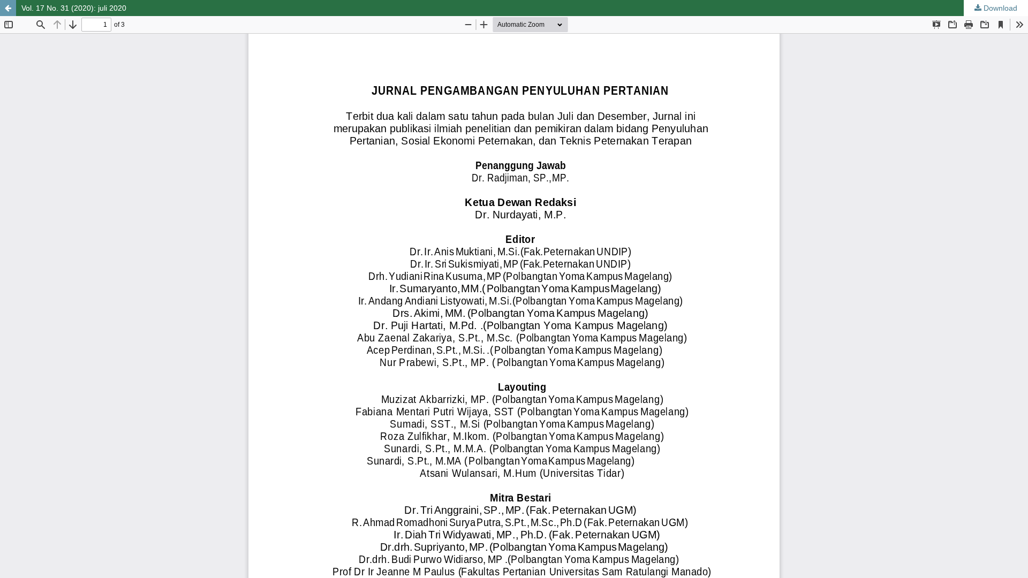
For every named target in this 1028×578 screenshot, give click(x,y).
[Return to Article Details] (8, 8)
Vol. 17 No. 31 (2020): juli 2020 (73, 8)
